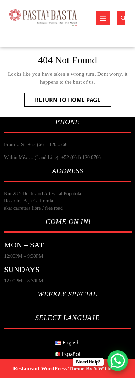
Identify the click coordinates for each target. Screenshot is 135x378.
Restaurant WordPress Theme (48, 368)
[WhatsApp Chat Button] (117, 360)
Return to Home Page (73, 101)
